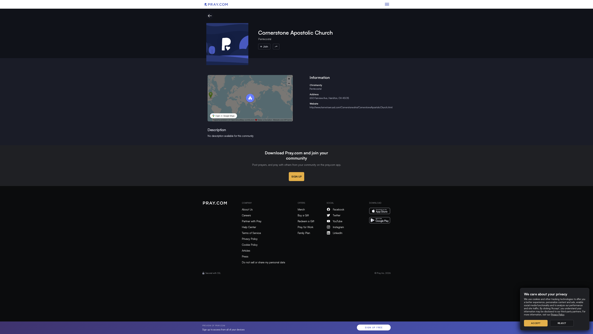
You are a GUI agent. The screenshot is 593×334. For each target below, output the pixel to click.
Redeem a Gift (306, 221)
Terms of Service (251, 233)
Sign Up (296, 176)
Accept (536, 323)
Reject (562, 323)
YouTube (337, 221)
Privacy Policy (250, 238)
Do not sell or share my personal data (263, 262)
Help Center (249, 227)
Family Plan (304, 233)
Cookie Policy (250, 244)
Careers (246, 215)
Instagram (338, 227)
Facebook (338, 209)
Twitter (336, 215)
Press (245, 256)
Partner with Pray (251, 221)
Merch (301, 209)
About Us (247, 209)
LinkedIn (337, 233)
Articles (246, 250)
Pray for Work (305, 227)
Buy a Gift (303, 215)
